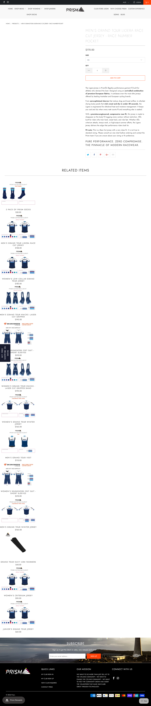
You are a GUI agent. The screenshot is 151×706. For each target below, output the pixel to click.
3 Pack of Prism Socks (18, 193)
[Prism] (75, 9)
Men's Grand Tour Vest (18, 441)
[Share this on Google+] (106, 154)
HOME (10, 9)
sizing (116, 14)
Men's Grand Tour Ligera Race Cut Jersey (18, 227)
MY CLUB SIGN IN (47, 674)
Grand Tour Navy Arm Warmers (18, 545)
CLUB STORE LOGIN (101, 9)
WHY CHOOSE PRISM (118, 9)
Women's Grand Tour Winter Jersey (18, 405)
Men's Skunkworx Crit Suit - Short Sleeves (18, 334)
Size (87, 55)
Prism (13, 695)
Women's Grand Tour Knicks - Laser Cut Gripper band (18, 370)
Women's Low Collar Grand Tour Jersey (18, 262)
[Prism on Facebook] (4, 2)
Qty (87, 65)
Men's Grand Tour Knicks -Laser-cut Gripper (18, 298)
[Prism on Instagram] (8, 2)
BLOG (123, 14)
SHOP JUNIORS (49, 9)
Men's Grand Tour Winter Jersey (18, 511)
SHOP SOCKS (32, 14)
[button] (5, 353)
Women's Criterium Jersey (18, 579)
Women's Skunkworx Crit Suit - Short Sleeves (18, 475)
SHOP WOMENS (34, 9)
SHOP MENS (19, 9)
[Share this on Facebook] (94, 154)
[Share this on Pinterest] (100, 154)
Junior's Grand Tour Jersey (18, 613)
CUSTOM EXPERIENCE (136, 9)
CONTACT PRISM (47, 687)
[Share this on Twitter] (88, 154)
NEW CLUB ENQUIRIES (49, 683)
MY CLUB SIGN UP (47, 678)
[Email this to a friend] (113, 154)
